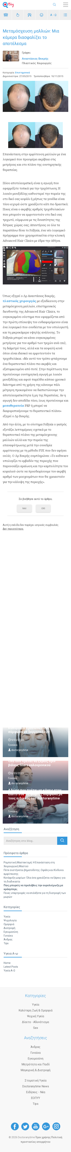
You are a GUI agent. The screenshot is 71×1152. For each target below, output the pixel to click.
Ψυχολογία (10, 920)
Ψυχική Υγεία (35, 1016)
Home (7, 962)
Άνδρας (8, 939)
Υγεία (7, 916)
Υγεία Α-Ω (9, 970)
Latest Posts (11, 966)
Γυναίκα (8, 935)
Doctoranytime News (35, 1086)
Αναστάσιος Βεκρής (35, 58)
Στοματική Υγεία (35, 1080)
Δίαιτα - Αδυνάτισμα (35, 1022)
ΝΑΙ (24, 508)
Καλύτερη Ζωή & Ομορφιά (35, 1010)
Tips (6, 943)
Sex (35, 1028)
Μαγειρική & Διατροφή (35, 1070)
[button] (62, 841)
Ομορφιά (9, 924)
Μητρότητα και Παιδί (35, 1064)
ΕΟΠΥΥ (35, 1098)
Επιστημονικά (22, 72)
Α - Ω (53, 15)
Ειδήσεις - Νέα (35, 1092)
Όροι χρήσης (43, 1137)
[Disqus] (35, 579)
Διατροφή (9, 928)
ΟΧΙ (43, 508)
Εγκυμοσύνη (11, 931)
